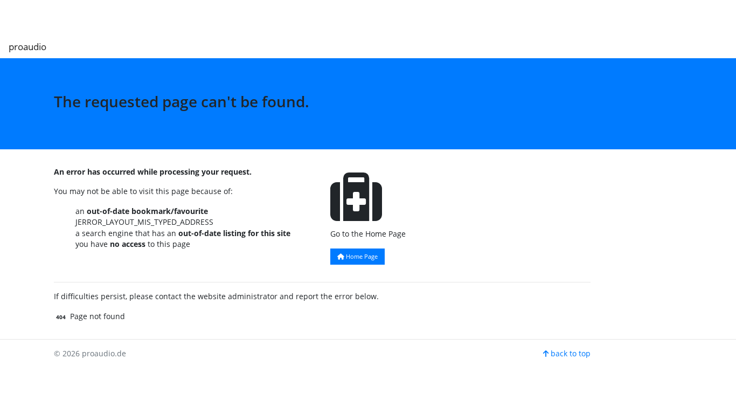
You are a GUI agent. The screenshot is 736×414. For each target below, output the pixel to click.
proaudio (27, 46)
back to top (569, 353)
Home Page (361, 256)
